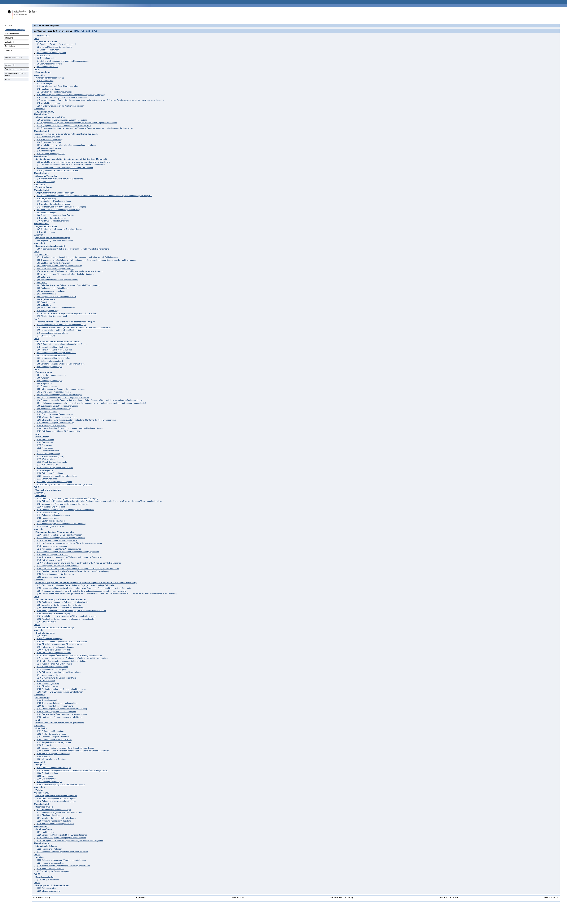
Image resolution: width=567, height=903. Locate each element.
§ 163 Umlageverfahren (46, 622)
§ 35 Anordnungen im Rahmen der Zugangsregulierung (60, 179)
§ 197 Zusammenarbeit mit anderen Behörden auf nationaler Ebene (65, 748)
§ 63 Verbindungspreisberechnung (51, 291)
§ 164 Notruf (42, 636)
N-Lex (7, 80)
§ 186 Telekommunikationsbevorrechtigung (55, 706)
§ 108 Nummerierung (45, 439)
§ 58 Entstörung (43, 277)
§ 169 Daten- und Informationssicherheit (54, 653)
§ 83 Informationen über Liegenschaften (53, 358)
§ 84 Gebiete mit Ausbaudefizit (50, 361)
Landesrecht (10, 65)
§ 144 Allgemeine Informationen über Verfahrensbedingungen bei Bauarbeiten (69, 557)
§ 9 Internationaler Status (47, 67)
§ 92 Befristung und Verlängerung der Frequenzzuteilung (60, 389)
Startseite (8, 25)
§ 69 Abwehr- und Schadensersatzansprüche (56, 308)
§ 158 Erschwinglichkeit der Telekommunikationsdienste (60, 608)
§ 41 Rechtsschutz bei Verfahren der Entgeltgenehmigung (61, 207)
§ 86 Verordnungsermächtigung (50, 367)
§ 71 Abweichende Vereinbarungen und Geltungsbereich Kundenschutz (67, 313)
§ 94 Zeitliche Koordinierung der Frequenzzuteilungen (59, 395)
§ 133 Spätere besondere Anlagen (51, 521)
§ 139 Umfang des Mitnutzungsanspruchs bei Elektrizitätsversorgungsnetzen (69, 543)
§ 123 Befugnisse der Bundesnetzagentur (54, 481)
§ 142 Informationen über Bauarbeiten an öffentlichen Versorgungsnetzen (68, 552)
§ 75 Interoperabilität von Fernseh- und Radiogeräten (59, 330)
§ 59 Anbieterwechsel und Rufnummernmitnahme (57, 280)
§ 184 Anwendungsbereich (48, 700)
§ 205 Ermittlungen (45, 776)
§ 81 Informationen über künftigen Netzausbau (56, 353)
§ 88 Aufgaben (43, 378)
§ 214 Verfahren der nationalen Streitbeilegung (56, 818)
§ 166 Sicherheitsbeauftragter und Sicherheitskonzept (59, 644)
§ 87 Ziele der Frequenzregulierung (51, 375)
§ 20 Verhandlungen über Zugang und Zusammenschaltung (62, 120)
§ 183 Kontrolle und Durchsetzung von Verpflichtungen (60, 692)
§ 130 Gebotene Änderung (48, 512)
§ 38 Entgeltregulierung (46, 198)
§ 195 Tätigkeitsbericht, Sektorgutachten (54, 742)
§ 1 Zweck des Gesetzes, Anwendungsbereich (56, 44)
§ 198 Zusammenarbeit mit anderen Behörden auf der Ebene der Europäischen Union (73, 751)
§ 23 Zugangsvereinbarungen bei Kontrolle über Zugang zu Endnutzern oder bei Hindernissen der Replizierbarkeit (85, 128)
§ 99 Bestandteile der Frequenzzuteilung (54, 409)
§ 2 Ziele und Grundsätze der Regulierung (54, 47)
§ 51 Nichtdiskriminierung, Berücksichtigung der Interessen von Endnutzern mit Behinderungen (77, 257)
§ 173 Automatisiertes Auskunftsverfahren (54, 664)
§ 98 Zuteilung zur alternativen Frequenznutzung (57, 406)
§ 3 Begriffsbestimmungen (48, 50)
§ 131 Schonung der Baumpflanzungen (53, 515)
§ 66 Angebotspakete (46, 299)
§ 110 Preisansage (44, 445)
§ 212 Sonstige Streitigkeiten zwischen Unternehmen (59, 812)
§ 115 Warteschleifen (45, 459)
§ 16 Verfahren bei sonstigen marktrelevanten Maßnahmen (62, 97)
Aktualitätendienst (12, 34)
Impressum (141, 897)
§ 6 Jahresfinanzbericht (47, 58)
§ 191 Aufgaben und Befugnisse (50, 731)
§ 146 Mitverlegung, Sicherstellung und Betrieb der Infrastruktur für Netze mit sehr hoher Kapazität (79, 563)
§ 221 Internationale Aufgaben (49, 849)
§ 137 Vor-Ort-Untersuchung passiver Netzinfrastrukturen (61, 538)
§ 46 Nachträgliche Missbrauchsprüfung (53, 221)
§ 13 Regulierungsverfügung (48, 89)
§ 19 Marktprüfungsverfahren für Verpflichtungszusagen (60, 106)
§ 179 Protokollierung (46, 681)
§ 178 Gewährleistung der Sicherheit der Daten (56, 678)
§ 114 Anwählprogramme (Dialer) (50, 456)
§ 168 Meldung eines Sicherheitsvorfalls (54, 650)
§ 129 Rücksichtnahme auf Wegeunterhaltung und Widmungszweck (65, 510)
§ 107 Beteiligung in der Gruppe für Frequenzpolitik (58, 431)
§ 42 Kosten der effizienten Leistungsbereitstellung (58, 210)
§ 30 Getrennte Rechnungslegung (51, 153)
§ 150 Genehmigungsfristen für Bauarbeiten (55, 574)
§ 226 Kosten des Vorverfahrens (50, 868)
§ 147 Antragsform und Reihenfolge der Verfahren (58, 566)
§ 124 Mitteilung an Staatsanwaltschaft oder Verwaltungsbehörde (64, 484)
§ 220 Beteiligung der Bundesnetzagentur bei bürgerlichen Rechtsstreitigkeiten (70, 840)
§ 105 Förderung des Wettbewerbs (51, 425)
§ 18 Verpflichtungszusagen (48, 103)
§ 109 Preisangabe (45, 442)
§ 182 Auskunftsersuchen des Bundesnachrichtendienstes (61, 689)
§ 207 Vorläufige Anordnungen (49, 782)
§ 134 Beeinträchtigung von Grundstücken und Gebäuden (61, 524)
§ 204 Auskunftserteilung (47, 773)
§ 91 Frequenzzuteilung (47, 386)
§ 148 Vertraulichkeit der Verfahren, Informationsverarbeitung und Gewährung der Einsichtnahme (78, 568)
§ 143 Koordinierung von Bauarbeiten (52, 554)
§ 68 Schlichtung (44, 305)
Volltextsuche (10, 42)
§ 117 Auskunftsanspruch (47, 465)
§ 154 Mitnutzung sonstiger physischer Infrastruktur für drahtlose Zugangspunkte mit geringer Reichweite (81, 591)
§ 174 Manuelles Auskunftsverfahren (52, 667)
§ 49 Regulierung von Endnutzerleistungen (55, 240)
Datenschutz (238, 897)
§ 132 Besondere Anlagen (47, 518)
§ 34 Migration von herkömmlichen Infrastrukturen (58, 170)
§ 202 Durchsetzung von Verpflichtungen (54, 767)
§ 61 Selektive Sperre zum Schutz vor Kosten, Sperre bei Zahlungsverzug (68, 285)
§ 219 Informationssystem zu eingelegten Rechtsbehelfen (61, 838)
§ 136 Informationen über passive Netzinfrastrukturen (59, 535)
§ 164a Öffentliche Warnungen (49, 639)
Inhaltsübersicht (43, 36)
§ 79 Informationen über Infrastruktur (52, 347)
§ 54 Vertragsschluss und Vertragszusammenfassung (59, 266)
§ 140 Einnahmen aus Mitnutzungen (52, 546)
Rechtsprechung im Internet (16, 69)
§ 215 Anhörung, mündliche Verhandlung (54, 821)
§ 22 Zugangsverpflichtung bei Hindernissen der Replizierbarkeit (64, 125)
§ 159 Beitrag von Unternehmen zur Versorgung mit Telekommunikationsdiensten (71, 610)
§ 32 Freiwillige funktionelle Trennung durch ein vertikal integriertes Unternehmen (71, 165)
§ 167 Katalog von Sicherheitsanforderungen (55, 647)
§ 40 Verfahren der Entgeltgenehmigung (53, 204)
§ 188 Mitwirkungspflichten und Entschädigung (56, 711)
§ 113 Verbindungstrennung (48, 453)
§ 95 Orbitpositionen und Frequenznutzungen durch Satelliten (63, 397)
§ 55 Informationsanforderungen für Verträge (55, 268)
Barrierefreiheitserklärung (341, 897)
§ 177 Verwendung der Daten (49, 675)
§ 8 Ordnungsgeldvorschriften (49, 64)
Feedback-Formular (448, 897)
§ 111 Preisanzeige (45, 448)
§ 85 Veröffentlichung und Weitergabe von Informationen (60, 364)
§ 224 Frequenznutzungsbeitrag (50, 863)
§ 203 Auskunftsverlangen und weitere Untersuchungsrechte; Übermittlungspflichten (72, 770)
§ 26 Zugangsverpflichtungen (49, 142)
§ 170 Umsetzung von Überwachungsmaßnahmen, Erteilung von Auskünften (69, 655)
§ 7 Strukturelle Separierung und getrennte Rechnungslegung (62, 61)
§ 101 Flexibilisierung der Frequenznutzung (55, 414)
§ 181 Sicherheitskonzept (47, 686)
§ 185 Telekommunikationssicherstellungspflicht (57, 703)
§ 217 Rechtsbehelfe (45, 832)
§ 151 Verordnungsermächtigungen (51, 577)
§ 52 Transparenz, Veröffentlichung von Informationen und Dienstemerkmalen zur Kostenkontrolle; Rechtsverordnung (86, 260)
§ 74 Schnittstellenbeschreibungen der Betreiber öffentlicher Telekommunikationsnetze (73, 327)
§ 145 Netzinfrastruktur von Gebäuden (53, 560)
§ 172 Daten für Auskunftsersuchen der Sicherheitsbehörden (62, 661)
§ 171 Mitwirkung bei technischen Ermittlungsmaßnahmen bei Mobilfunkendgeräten (72, 658)
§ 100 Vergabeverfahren (47, 411)
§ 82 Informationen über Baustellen (51, 355)
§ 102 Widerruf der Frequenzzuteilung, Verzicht (57, 417)
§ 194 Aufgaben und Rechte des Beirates (54, 739)
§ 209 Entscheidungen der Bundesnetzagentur (56, 798)
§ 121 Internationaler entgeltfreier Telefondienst (57, 476)
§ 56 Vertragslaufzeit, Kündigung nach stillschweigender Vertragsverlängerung (70, 271)
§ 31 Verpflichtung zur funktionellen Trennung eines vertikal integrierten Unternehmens (73, 162)
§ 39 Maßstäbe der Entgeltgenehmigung (54, 201)
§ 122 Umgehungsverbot (47, 479)
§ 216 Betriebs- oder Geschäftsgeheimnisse (55, 824)
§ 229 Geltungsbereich (46, 888)
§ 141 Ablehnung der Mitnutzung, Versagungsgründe (59, 549)
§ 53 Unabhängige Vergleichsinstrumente (54, 263)
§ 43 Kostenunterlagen (46, 212)
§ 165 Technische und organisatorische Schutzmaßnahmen (62, 641)
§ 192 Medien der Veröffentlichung (51, 734)
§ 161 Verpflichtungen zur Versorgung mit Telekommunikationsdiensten (67, 616)
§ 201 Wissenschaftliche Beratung (51, 759)
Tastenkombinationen (13, 58)
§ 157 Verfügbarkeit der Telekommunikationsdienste (59, 605)
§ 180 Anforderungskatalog (48, 683)
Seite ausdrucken (551, 897)
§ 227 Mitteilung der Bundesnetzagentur (54, 871)
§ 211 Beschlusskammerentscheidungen (54, 810)
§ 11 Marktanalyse (44, 83)
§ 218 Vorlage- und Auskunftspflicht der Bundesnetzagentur (62, 835)
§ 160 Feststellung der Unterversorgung (53, 613)
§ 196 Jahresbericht (45, 745)
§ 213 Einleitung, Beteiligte (48, 815)
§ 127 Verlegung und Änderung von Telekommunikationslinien (63, 504)
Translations (10, 46)
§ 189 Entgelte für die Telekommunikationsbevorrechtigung (62, 714)
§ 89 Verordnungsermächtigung (50, 381)
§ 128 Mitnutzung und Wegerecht (51, 507)
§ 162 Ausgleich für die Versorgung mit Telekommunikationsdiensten (66, 619)
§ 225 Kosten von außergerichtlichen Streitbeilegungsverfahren (63, 866)
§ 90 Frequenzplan (44, 383)
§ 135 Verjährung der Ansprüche (50, 526)
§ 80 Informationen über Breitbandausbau (54, 350)
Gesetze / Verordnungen (15, 30)
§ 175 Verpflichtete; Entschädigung (51, 669)
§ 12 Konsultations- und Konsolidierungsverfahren (58, 86)
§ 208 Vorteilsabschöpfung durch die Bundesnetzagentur (61, 784)
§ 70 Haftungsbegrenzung (47, 310)
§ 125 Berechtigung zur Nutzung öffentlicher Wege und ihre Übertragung (67, 498)
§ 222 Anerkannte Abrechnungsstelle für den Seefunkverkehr (62, 852)
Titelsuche (9, 38)
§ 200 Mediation (43, 756)
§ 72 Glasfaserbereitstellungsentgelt (52, 316)
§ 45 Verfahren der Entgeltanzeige (51, 218)
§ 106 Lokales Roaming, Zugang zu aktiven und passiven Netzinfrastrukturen (69, 428)
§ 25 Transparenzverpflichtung (49, 139)
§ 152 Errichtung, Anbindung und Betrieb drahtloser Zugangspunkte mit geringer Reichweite (75, 585)
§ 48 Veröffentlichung (46, 232)
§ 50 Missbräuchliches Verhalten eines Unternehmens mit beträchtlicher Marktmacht (73, 249)
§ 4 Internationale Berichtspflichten (51, 53)
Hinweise (8, 50)
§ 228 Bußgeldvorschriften (48, 880)
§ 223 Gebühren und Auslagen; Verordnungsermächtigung (61, 860)
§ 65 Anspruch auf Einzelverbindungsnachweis (56, 296)
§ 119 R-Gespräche (45, 470)
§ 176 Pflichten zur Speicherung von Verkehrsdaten (58, 672)
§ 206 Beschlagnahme (46, 779)
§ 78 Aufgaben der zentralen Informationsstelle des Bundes (62, 344)
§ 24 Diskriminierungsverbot (48, 137)
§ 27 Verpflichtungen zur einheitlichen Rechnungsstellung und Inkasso (66, 145)
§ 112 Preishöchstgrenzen (48, 451)
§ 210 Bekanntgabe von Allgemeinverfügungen (56, 801)
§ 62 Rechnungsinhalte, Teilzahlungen (53, 288)
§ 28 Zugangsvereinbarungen (49, 148)
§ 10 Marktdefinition (45, 81)
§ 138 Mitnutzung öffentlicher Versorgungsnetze (57, 540)
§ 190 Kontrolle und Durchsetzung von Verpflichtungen (60, 717)
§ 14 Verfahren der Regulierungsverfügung (54, 92)
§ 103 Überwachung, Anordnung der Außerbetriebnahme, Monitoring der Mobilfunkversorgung (76, 420)
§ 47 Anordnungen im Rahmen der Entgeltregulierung (59, 229)
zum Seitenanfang (41, 897)
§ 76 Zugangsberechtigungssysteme (52, 333)
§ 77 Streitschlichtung (46, 336)
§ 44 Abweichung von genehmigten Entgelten (56, 215)
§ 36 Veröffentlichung (46, 181)
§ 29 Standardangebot (46, 151)
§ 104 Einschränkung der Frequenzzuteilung (55, 423)
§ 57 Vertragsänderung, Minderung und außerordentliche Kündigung (65, 274)
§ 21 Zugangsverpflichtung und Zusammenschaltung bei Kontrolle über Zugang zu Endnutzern (77, 123)
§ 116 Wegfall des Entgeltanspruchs (52, 462)
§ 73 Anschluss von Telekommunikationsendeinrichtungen (61, 324)
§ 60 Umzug (42, 282)
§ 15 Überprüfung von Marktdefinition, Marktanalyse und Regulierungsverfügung (71, 95)
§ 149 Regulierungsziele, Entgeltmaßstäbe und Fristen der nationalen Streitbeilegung (73, 571)
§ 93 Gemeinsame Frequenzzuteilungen (54, 392)
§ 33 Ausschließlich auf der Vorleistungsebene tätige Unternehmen (65, 167)
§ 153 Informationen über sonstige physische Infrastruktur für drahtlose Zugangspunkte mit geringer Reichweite (84, 588)
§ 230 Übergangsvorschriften (49, 891)
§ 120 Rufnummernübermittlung (50, 473)
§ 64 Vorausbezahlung (46, 294)
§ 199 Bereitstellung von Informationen (53, 753)
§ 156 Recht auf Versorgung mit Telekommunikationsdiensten (63, 602)
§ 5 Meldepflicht (43, 55)
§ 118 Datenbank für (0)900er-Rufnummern (55, 467)
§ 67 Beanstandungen (46, 302)
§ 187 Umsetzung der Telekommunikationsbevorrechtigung (62, 709)
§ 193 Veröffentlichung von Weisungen (53, 737)
